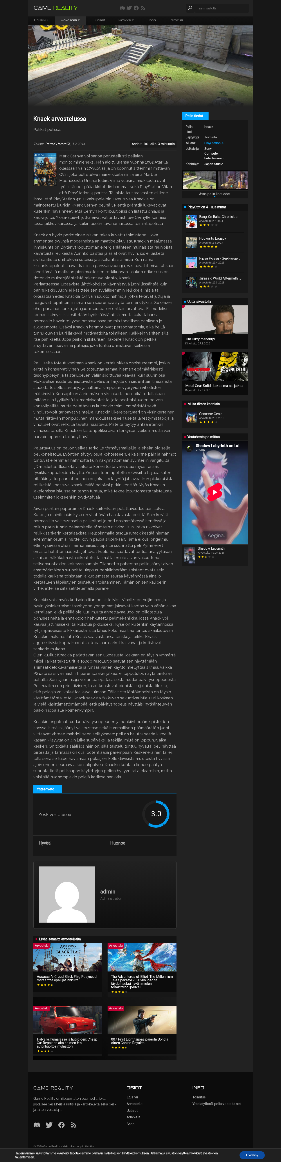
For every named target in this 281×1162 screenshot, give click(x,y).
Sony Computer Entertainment (214, 153)
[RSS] (73, 1125)
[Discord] (36, 1125)
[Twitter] (49, 1125)
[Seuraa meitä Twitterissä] (129, 8)
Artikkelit (126, 20)
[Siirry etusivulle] (55, 8)
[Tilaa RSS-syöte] (143, 8)
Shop (151, 20)
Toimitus (176, 20)
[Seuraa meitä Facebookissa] (136, 8)
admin (107, 892)
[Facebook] (61, 1125)
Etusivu (41, 20)
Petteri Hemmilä (57, 144)
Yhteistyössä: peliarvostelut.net (217, 1104)
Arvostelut (70, 20)
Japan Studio (213, 164)
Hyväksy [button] (252, 1155)
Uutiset (99, 20)
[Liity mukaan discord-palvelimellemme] (122, 8)
